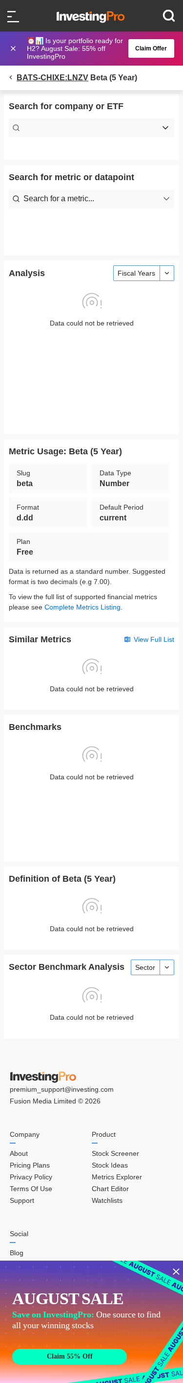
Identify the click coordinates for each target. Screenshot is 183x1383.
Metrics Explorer (117, 1177)
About (19, 1153)
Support (22, 1200)
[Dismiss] (14, 48)
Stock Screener (115, 1153)
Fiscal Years (136, 273)
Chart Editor (110, 1189)
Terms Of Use (31, 1189)
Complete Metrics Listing (82, 607)
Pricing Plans (30, 1165)
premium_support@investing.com (62, 1089)
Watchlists (107, 1200)
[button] (96, 48)
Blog (16, 1253)
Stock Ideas (110, 1165)
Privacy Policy (31, 1177)
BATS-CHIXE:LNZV (52, 77)
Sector (145, 967)
